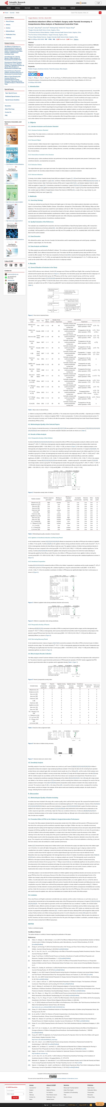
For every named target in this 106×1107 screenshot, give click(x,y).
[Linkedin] (16, 265)
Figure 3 (31, 557)
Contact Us (8, 112)
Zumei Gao (46, 27)
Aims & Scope (10, 21)
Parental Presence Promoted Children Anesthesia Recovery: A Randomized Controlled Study (14, 72)
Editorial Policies (51, 1090)
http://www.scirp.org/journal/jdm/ (14, 202)
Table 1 (30, 285)
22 (53, 228)
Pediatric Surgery (32, 69)
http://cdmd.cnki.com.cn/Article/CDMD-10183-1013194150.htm (48, 1007)
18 (96, 180)
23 (73, 830)
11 (47, 278)
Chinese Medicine (11, 127)
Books (37, 8)
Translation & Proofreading (71, 1092)
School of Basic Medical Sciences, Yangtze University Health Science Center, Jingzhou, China (53, 37)
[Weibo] (21, 265)
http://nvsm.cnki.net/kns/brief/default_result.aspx (44, 1039)
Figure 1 (56, 273)
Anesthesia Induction (43, 69)
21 (42, 187)
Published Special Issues (12, 96)
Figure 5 (48, 635)
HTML (50, 39)
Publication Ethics (92, 1090)
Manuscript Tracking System (71, 1087)
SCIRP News (72, 1105)
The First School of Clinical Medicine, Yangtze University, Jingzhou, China (48, 34)
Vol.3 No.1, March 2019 (45, 18)
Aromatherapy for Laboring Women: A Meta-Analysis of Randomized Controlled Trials (13, 58)
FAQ (6, 115)
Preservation (91, 1092)
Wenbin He (62, 27)
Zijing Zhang (38, 27)
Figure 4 (36, 572)
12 (29, 190)
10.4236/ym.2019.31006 (37, 39)
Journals (27, 8)
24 (55, 910)
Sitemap (31, 1094)
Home (9, 8)
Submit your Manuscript (58, 1105)
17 (94, 180)
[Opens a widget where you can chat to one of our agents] (99, 1104)
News (45, 8)
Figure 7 (75, 662)
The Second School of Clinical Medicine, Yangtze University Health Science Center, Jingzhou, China (55, 32)
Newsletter (8, 105)
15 (74, 178)
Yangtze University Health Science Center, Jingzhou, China (44, 30)
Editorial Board (10, 31)
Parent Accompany (54, 69)
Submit (72, 8)
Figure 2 (74, 446)
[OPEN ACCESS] (81, 2)
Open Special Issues (11, 93)
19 (75, 183)
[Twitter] (6, 265)
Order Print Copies (68, 1090)
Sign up (46, 1105)
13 (74, 185)
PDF (46, 39)
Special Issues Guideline (12, 100)
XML (54, 39)
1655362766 (11, 280)
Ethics (48, 1087)
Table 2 (84, 430)
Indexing (8, 37)
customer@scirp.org (13, 274)
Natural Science (10, 183)
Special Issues (50, 1099)
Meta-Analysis (63, 69)
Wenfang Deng (54, 27)
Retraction (90, 1094)
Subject (31, 1090)
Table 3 (70, 662)
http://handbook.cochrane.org (39, 1053)
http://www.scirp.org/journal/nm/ (14, 220)
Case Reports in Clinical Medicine (15, 164)
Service (66, 1085)
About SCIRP (51, 1085)
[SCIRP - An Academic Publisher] (15, 2)
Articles (17, 8)
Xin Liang (30, 27)
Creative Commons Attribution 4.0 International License (65, 1078)
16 (52, 180)
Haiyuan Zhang (70, 27)
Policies (90, 1085)
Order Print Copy (9, 109)
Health (8, 145)
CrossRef (34, 944)
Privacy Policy (91, 1097)
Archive (8, 28)
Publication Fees (11, 34)
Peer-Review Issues (52, 1094)
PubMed (40, 944)
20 (44, 185)
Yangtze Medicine (33, 18)
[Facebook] (11, 265)
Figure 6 (49, 650)
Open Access (91, 1087)
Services (63, 8)
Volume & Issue (68, 1097)
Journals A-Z (32, 1087)
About (54, 8)
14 (92, 180)
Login (98, 3)
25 (84, 913)
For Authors (50, 1092)
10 (90, 180)
